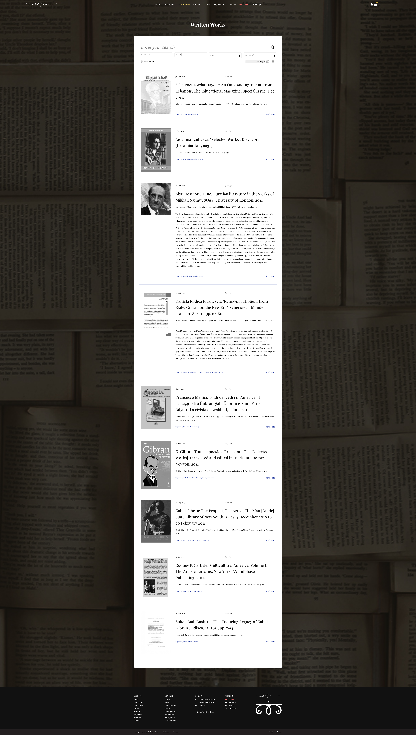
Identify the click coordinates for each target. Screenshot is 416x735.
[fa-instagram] (259, 4)
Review (199, 591)
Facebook (232, 702)
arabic (185, 114)
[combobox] (156, 54)
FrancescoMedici (189, 427)
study (197, 427)
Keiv (184, 159)
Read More (270, 114)
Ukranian (200, 159)
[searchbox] (156, 54)
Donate (242, 4)
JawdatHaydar (193, 114)
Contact (207, 4)
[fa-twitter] (256, 4)
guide (199, 540)
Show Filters (149, 61)
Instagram (232, 708)
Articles (196, 4)
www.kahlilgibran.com (206, 702)
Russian (195, 276)
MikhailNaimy (187, 276)
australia (186, 540)
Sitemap (175, 732)
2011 (180, 114)
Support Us (219, 4)
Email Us (201, 705)
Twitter (231, 705)
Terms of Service (170, 721)
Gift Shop (232, 4)
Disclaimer (166, 732)
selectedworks (192, 159)
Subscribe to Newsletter (205, 712)
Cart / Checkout (170, 705)
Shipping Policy (170, 712)
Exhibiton (193, 540)
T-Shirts (168, 699)
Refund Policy (169, 715)
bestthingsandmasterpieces (214, 372)
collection (198, 478)
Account (167, 708)
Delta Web (279, 732)
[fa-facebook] (253, 4)
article (201, 372)
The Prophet (169, 4)
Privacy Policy (170, 718)
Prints (167, 702)
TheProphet (206, 540)
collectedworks (188, 478)
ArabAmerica (187, 591)
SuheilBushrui (193, 642)
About (157, 4)
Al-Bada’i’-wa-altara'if (191, 372)
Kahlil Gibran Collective (152, 732)
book (195, 591)
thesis (201, 276)
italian (204, 478)
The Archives (184, 4)
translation (210, 478)
